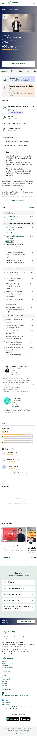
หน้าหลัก (4, 10)
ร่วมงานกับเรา (5, 681)
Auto (26, 31)
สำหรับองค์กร (5, 666)
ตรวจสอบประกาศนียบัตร (7, 668)
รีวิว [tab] (28, 71)
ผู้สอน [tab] (20, 71)
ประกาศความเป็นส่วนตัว (18, 734)
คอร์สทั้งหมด (5, 662)
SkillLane (6, 700)
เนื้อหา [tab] (12, 71)
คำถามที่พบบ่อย (8, 693)
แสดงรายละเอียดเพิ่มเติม (18, 200)
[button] (10, 141)
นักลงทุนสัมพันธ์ (5, 683)
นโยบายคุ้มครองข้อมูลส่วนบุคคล (15, 731)
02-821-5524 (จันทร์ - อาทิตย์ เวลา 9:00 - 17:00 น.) (16, 695)
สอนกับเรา (4, 677)
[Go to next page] (27, 473)
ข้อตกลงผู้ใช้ (26, 731)
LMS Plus (4, 685)
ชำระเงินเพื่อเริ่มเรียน (18, 63)
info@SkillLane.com (8, 705)
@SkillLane (7, 703)
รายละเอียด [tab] (4, 71)
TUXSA (4, 664)
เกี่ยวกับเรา (4, 675)
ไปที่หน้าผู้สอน (15, 375)
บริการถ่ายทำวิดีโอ (6, 679)
